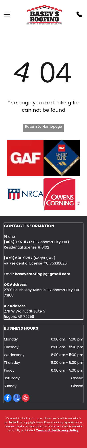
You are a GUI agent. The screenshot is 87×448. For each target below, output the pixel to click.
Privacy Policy (68, 430)
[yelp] (25, 398)
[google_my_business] (17, 398)
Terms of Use (46, 430)
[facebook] (8, 398)
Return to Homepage (43, 126)
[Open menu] (7, 14)
